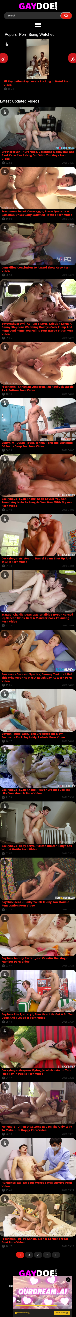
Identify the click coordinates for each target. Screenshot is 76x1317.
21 (38, 1254)
